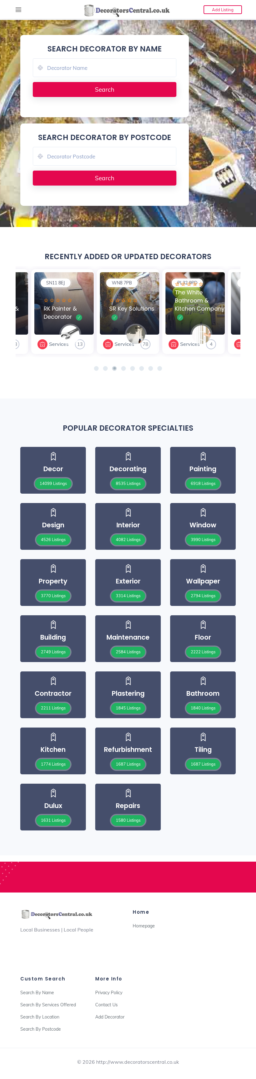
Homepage (144, 926)
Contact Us (106, 1005)
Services (59, 344)
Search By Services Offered (48, 1005)
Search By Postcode (40, 1029)
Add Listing (223, 9)
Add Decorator (110, 1017)
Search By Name (37, 992)
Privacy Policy (108, 992)
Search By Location (39, 1017)
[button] (96, 368)
